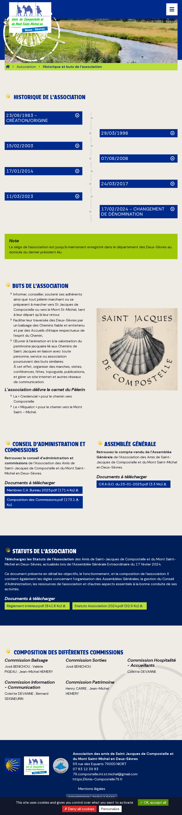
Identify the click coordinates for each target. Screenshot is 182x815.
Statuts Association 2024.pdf (107, 606)
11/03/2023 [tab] (19, 196)
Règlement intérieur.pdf (34, 606)
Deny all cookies (80, 809)
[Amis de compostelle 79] (8, 66)
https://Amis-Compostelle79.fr (98, 779)
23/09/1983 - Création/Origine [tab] (27, 117)
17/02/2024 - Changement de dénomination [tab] (133, 211)
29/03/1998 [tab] (114, 133)
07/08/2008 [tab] (114, 158)
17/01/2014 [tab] (19, 171)
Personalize (110, 809)
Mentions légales (91, 788)
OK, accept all (154, 802)
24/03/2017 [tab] (114, 184)
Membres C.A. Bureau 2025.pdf (41, 490)
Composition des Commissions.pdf (41, 502)
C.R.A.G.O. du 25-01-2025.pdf (131, 484)
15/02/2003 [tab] (19, 146)
